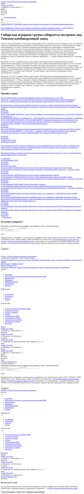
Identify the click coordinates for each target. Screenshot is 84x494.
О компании (9, 294)
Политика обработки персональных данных (16, 260)
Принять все (20, 492)
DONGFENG (9, 284)
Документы (9, 296)
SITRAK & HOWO (11, 282)
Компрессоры (9, 278)
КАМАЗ (8, 285)
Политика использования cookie (43, 260)
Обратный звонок (9, 17)
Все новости (7, 217)
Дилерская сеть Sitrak (12, 321)
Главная (4, 24)
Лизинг (7, 314)
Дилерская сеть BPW (12, 316)
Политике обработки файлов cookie (65, 488)
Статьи (7, 300)
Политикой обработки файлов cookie (21, 241)
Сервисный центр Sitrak (13, 320)
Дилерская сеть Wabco (12, 318)
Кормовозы (9, 280)
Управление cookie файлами (35, 492)
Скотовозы (8, 274)
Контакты (8, 323)
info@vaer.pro (5, 264)
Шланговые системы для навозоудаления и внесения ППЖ (25, 276)
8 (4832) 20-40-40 (17, 264)
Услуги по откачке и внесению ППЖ (18, 309)
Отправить (5, 249)
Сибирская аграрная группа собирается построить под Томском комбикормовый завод (43, 24)
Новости (10, 24)
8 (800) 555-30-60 (7, 5)
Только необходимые (8, 492)
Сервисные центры (11, 310)
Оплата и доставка (11, 312)
